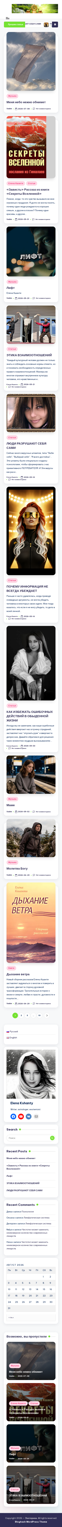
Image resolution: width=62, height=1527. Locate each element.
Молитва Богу (17, 868)
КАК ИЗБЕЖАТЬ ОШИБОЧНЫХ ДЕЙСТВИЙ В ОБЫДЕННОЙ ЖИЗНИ (30, 716)
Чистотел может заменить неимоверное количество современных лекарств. (28, 1233)
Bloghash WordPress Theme (31, 1521)
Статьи (31, 183)
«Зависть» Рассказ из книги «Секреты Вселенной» (28, 192)
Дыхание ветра (18, 974)
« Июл (11, 1318)
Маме (11, 805)
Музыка (12, 96)
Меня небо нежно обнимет (26, 102)
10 (39, 1015)
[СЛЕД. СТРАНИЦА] (47, 1015)
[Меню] (7, 18)
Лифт (11, 288)
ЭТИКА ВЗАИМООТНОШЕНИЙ (29, 355)
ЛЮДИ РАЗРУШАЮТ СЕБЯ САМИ (24, 1190)
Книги (11, 968)
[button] (47, 1015)
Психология (28, 1211)
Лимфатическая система (36, 1217)
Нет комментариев (43, 109)
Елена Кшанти (15, 183)
